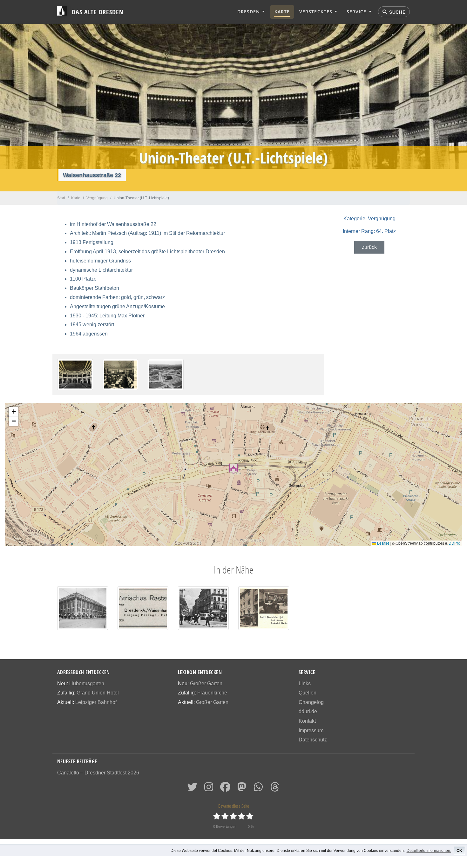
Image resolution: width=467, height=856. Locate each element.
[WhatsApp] (258, 789)
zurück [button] (369, 247)
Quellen (307, 692)
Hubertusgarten (86, 683)
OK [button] (459, 850)
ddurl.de (308, 711)
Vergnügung (369, 218)
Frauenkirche (212, 692)
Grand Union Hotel (98, 692)
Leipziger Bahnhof (96, 702)
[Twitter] (192, 789)
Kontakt (307, 721)
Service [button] (356, 12)
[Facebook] (225, 789)
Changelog (311, 702)
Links (305, 683)
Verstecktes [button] (315, 12)
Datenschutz (313, 739)
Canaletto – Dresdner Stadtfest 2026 (98, 772)
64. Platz (369, 231)
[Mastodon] (241, 789)
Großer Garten (206, 683)
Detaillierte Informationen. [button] (429, 850)
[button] (233, 468)
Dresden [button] (248, 12)
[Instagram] (208, 789)
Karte (282, 12)
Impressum (311, 730)
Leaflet (382, 543)
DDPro (454, 543)
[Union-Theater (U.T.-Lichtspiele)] (75, 374)
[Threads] (274, 789)
